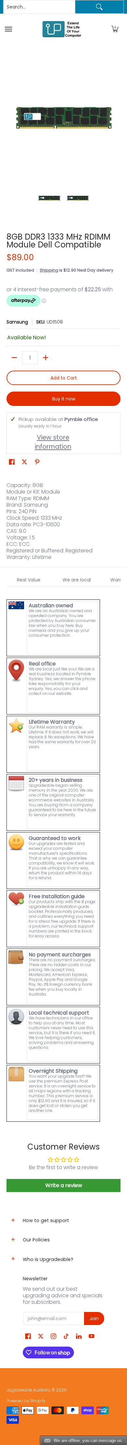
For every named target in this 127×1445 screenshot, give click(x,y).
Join (94, 1318)
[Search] (99, 6)
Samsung (17, 322)
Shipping (49, 270)
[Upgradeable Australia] (62, 29)
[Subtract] (14, 357)
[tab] (29, 580)
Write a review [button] (63, 1185)
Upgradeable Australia (28, 1390)
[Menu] (9, 29)
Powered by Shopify (26, 1400)
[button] (114, 29)
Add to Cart (63, 378)
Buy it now (63, 398)
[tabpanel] (63, 854)
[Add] (45, 357)
